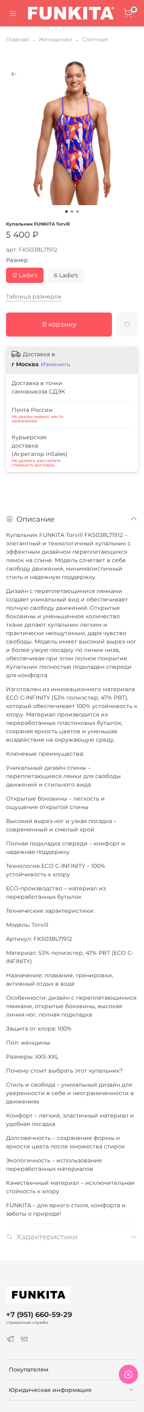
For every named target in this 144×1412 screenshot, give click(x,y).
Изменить (55, 364)
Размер (17, 260)
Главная (17, 39)
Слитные (95, 39)
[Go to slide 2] (72, 211)
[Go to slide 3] (77, 211)
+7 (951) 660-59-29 (39, 1314)
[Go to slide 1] (66, 211)
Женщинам (55, 39)
